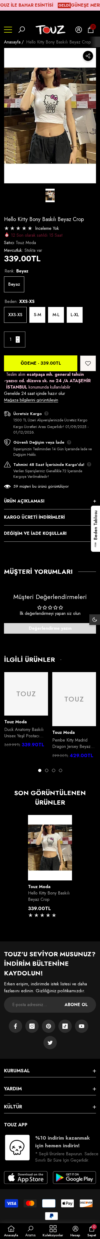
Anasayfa (12, 42)
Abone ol (76, 1005)
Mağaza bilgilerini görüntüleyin (31, 400)
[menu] (8, 30)
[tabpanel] (26, 711)
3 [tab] (53, 770)
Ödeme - (41, 363)
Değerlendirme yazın (50, 628)
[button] (22, 30)
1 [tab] (39, 770)
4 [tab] (60, 770)
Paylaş (88, 56)
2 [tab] (46, 770)
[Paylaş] (88, 56)
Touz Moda (26, 243)
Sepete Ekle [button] (50, 875)
